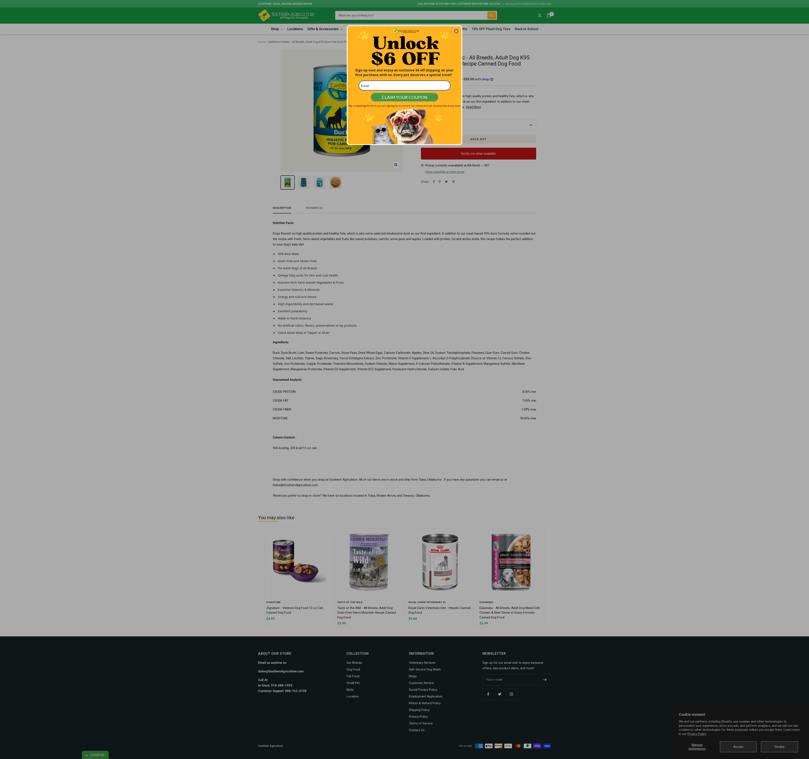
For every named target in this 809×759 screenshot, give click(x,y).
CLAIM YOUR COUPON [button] (404, 97)
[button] (456, 31)
